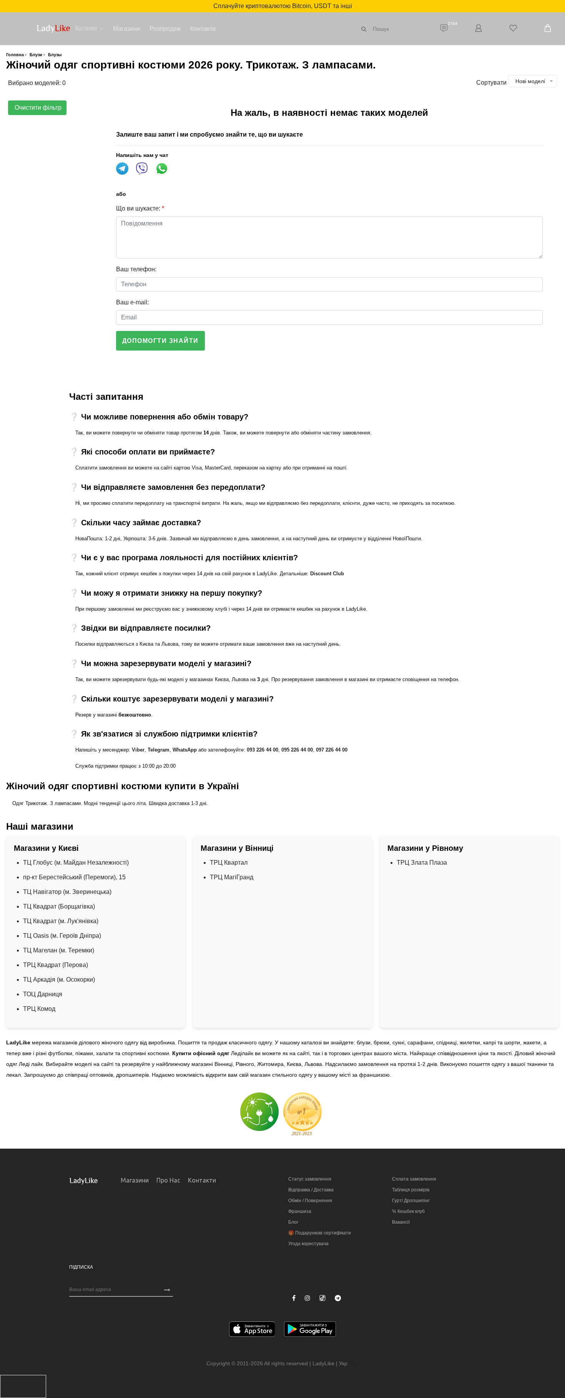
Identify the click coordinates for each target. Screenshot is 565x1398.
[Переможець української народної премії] (302, 1114)
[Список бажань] (513, 28)
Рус (354, 1363)
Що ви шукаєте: (140, 208)
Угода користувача (308, 1243)
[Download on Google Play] (310, 1330)
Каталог (86, 28)
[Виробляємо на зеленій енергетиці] (259, 1111)
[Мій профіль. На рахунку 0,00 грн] (478, 28)
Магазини (126, 28)
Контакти (203, 28)
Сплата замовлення (414, 1179)
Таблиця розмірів (410, 1190)
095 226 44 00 (297, 750)
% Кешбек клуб (408, 1211)
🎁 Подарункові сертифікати (319, 1233)
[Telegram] (338, 1298)
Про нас (168, 1180)
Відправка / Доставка (311, 1190)
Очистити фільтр (37, 107)
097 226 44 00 (331, 750)
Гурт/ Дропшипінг (411, 1200)
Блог (293, 1222)
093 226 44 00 (262, 750)
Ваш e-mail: (132, 302)
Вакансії (401, 1222)
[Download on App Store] (252, 1330)
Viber (138, 750)
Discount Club (327, 573)
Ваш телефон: (136, 269)
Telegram (159, 750)
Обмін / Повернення (310, 1200)
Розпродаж (165, 28)
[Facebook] (293, 1298)
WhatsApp (185, 750)
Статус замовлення (309, 1179)
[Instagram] (307, 1298)
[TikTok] (322, 1297)
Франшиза (299, 1211)
